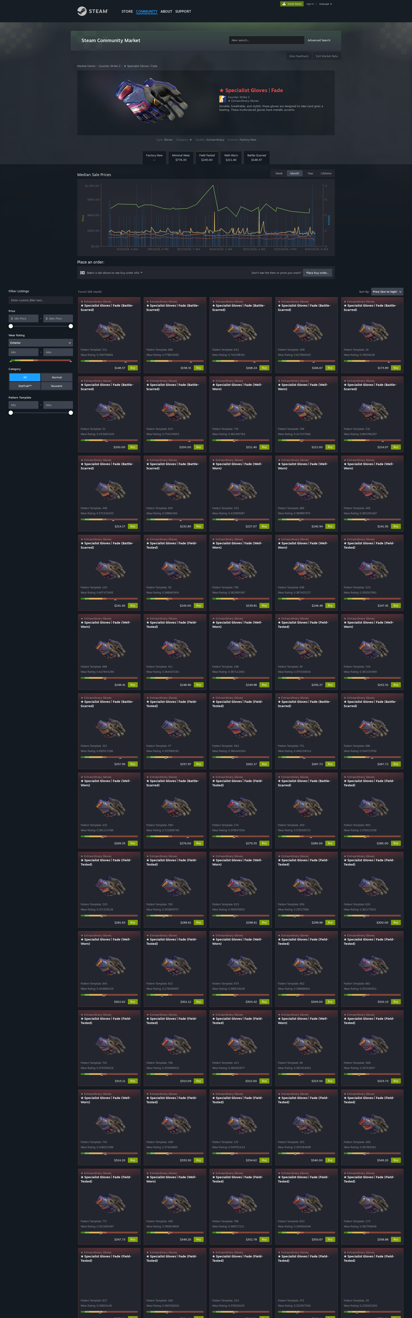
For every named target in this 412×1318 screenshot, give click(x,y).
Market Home (86, 66)
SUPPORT (183, 11)
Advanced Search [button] (319, 40)
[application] (206, 218)
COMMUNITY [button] (147, 11)
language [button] (324, 3)
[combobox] (267, 40)
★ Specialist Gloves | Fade (140, 66)
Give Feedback (298, 56)
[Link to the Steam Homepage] (96, 11)
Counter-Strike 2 (109, 66)
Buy (132, 367)
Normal (57, 377)
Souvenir (56, 386)
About (166, 11)
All (25, 377)
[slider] (11, 326)
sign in (310, 3)
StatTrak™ (24, 386)
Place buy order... (317, 272)
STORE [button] (127, 11)
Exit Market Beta (327, 56)
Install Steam (295, 3)
